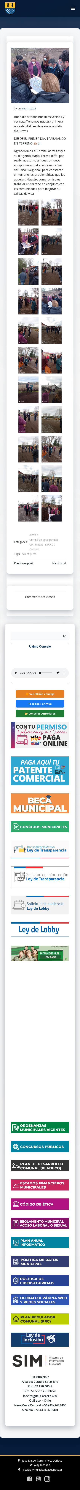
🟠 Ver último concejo (40, 694)
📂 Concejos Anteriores (40, 713)
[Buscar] (64, 636)
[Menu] (73, 8)
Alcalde (33, 535)
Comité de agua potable (43, 539)
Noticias (50, 544)
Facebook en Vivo (40, 704)
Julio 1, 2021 (28, 108)
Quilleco (34, 549)
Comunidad (36, 544)
